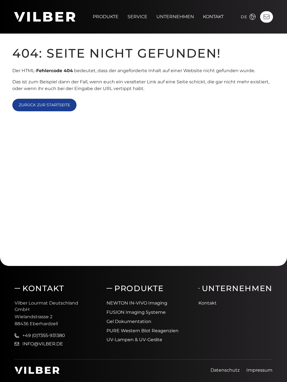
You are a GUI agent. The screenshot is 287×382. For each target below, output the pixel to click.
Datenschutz (225, 370)
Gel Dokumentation (129, 321)
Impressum (259, 370)
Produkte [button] (106, 16)
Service (137, 16)
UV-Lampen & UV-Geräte (134, 339)
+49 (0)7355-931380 (43, 335)
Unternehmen (175, 16)
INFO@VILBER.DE (42, 343)
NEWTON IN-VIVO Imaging (137, 303)
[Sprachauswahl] (252, 17)
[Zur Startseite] (44, 16)
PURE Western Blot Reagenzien (143, 330)
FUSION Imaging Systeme (136, 312)
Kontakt (213, 16)
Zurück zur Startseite (44, 104)
